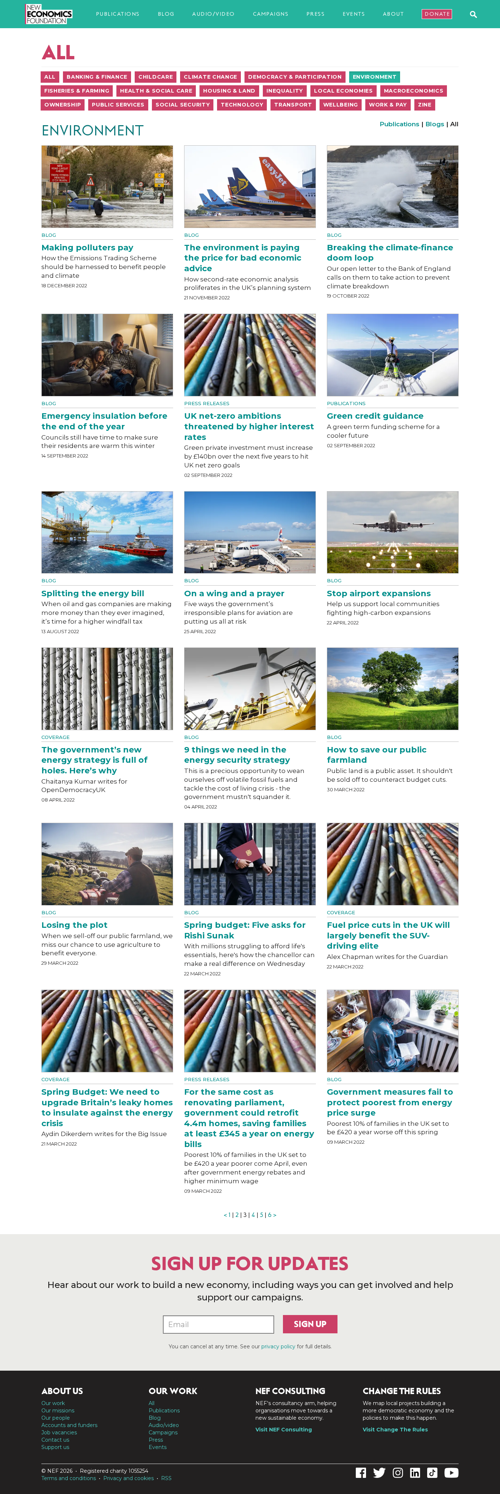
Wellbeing (340, 104)
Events (354, 14)
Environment (375, 77)
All (50, 77)
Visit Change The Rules (395, 1429)
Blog (166, 14)
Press (315, 14)
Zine (425, 104)
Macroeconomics (414, 90)
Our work (53, 1403)
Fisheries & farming (76, 90)
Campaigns (271, 14)
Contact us (55, 1440)
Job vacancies (59, 1432)
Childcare (155, 77)
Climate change (210, 77)
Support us (55, 1447)
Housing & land (229, 90)
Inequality (284, 90)
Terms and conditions (68, 1478)
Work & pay (388, 104)
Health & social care (156, 90)
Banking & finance (97, 77)
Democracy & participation (295, 77)
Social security (183, 104)
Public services (118, 104)
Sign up (310, 1324)
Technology (242, 104)
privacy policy (278, 1346)
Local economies (343, 90)
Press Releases (207, 403)
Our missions (57, 1410)
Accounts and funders (69, 1425)
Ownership (62, 104)
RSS (166, 1478)
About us (62, 1391)
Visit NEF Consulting (283, 1429)
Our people (55, 1418)
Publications (118, 14)
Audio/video (213, 14)
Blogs (434, 124)
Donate (437, 14)
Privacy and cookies (128, 1478)
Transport (293, 104)
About (393, 14)
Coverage (55, 737)
